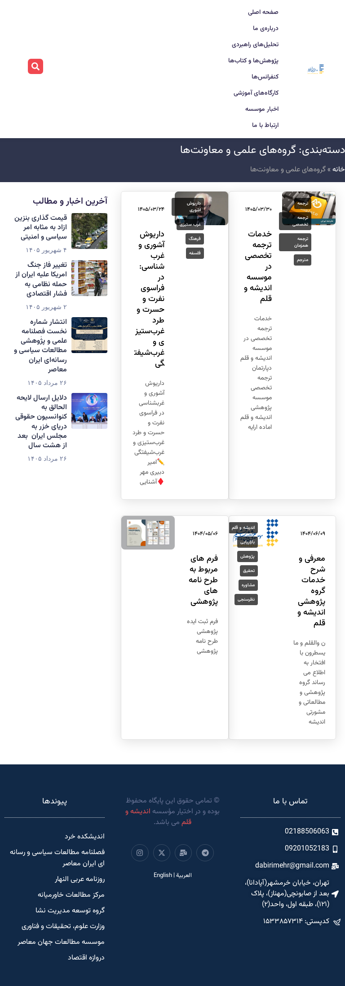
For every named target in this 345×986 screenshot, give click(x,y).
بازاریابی (247, 542)
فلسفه (195, 253)
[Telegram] (204, 852)
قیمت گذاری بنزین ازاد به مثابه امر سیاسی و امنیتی (40, 228)
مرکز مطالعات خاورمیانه (71, 895)
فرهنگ (195, 239)
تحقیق (249, 570)
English (163, 875)
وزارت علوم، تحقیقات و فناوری (63, 926)
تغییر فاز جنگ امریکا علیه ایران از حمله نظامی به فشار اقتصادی (41, 280)
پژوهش (247, 556)
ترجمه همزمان (301, 242)
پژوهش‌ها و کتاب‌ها (253, 61)
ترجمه (302, 203)
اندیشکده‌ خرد (85, 836)
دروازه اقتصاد (86, 958)
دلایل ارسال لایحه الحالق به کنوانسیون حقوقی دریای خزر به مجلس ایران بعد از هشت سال (41, 422)
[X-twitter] (161, 852)
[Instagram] (139, 852)
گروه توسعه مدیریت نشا (70, 910)
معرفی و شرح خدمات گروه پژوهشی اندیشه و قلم (311, 591)
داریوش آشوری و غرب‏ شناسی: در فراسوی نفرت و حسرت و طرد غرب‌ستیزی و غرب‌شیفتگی (149, 299)
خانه (338, 169)
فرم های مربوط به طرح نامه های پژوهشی (203, 580)
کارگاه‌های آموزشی (256, 93)
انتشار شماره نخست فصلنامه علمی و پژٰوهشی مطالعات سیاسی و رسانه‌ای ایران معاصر (40, 346)
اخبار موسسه (262, 109)
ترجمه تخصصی (300, 221)
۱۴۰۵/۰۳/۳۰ (258, 209)
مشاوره (248, 585)
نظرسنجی (246, 599)
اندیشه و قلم (243, 527)
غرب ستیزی (190, 224)
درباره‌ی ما (266, 29)
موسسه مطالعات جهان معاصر (61, 942)
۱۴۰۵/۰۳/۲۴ (151, 209)
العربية (184, 875)
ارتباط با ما (265, 126)
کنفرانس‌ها (265, 77)
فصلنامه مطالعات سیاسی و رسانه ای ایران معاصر (57, 858)
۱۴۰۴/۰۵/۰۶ (205, 534)
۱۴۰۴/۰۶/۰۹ (313, 534)
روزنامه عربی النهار (80, 879)
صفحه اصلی (263, 12)
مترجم (302, 260)
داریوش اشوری (194, 207)
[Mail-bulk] (183, 852)
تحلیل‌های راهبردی (255, 45)
